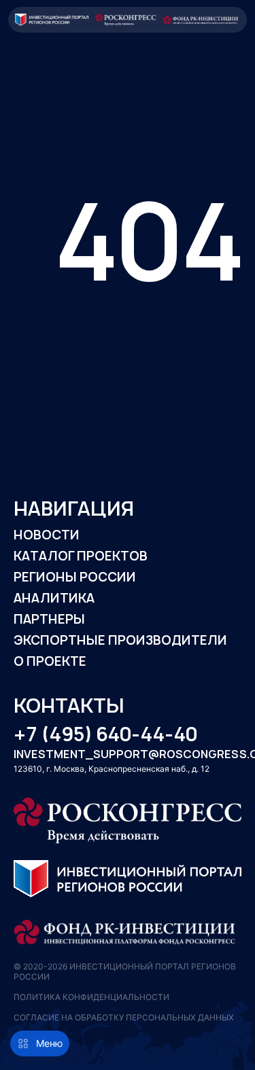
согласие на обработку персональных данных (124, 1017)
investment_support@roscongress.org (127, 755)
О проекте (50, 661)
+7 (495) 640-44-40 (105, 734)
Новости (47, 535)
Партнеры (49, 619)
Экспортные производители (120, 640)
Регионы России (75, 577)
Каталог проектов (81, 556)
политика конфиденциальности (91, 997)
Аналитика (54, 598)
